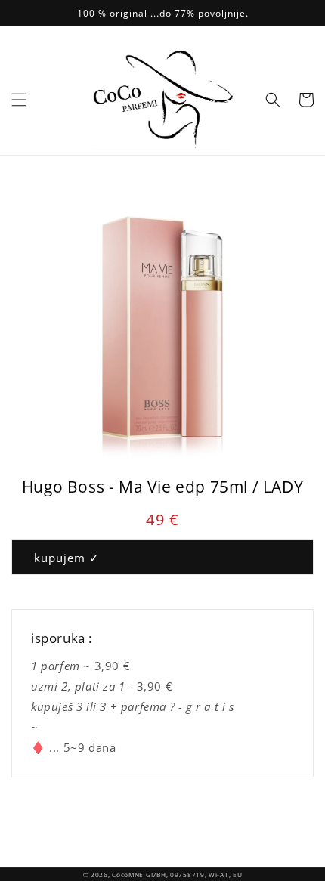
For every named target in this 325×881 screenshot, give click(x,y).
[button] (19, 99)
